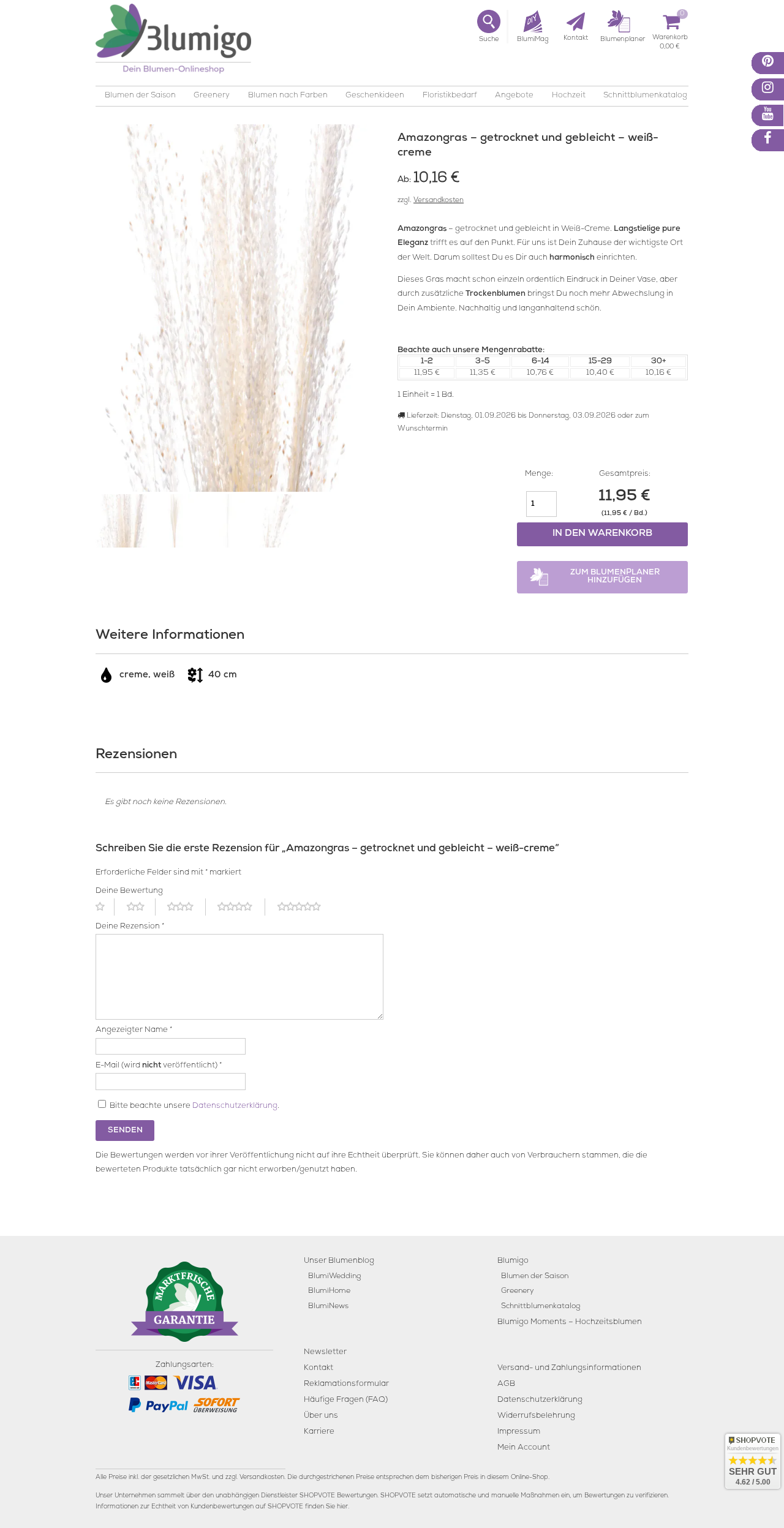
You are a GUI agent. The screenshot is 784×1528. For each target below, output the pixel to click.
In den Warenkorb (602, 534)
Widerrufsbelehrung (536, 1416)
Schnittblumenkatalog (645, 96)
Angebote (514, 96)
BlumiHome (329, 1291)
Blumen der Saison (140, 96)
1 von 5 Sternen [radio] (105, 907)
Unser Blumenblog (339, 1261)
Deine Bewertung (129, 891)
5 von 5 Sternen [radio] (306, 907)
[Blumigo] (173, 43)
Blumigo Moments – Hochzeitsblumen (569, 1323)
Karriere (319, 1432)
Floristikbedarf (450, 96)
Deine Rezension (130, 927)
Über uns (321, 1416)
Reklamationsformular (346, 1384)
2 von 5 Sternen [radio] (141, 907)
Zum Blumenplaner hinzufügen (615, 577)
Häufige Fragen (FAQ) (346, 1400)
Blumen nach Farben (288, 96)
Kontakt (318, 1368)
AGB (506, 1384)
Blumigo (513, 1261)
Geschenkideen (374, 96)
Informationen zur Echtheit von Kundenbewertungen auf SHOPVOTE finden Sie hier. (222, 1507)
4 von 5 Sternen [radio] (241, 907)
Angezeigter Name (134, 1030)
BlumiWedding (334, 1277)
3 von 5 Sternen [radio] (186, 907)
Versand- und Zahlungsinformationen (569, 1368)
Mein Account (523, 1448)
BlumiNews (328, 1307)
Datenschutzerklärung (234, 1106)
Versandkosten (438, 201)
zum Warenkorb (670, 39)
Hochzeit (569, 96)
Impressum (518, 1432)
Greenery (212, 96)
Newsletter (325, 1353)
